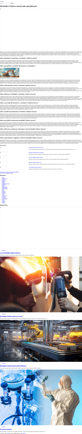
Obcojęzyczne (4, 188)
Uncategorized (4, 198)
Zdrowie (3, 202)
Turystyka (4, 197)
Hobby (3, 181)
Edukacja (4, 180)
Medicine (4, 184)
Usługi (3, 200)
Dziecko (3, 179)
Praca (3, 189)
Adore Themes (23, 433)
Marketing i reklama (5, 183)
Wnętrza (3, 201)
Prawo (3, 190)
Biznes (3, 177)
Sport (3, 194)
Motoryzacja (4, 186)
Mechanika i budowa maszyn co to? (35, 162)
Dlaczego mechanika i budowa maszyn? (36, 157)
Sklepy (3, 193)
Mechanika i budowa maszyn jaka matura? (36, 152)
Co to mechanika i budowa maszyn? (35, 167)
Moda (3, 185)
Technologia (4, 195)
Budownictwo (4, 178)
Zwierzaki (2, 1)
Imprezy (3, 182)
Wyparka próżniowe (6, 429)
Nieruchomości (5, 187)
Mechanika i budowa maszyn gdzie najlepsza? (13, 365)
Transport (4, 196)
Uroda (3, 199)
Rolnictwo (4, 192)
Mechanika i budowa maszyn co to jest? (11, 316)
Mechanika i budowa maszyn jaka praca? (36, 147)
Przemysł (3, 191)
